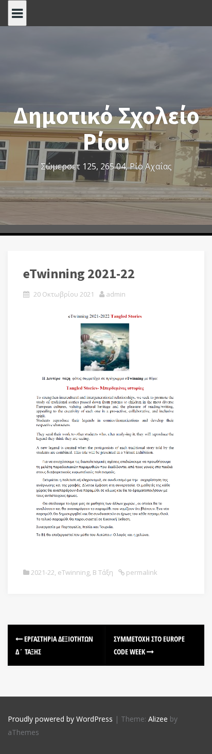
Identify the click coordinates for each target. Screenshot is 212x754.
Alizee (158, 719)
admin (116, 294)
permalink (141, 572)
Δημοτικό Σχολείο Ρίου (106, 129)
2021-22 (43, 572)
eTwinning (74, 572)
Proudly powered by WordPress (60, 719)
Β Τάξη (103, 572)
